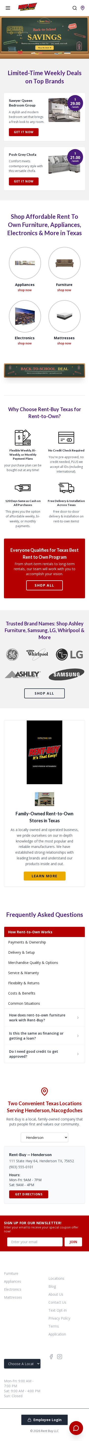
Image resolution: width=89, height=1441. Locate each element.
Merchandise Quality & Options (33, 962)
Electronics (12, 1289)
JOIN (73, 1241)
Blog (52, 1286)
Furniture (11, 1273)
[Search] (74, 7)
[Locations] (82, 7)
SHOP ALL (44, 585)
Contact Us (57, 1302)
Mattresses (13, 1297)
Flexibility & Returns (24, 983)
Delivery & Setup (21, 952)
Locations (56, 1278)
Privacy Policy (59, 1318)
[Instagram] (59, 1356)
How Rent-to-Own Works (30, 932)
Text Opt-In (57, 1310)
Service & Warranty (23, 972)
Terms (53, 1326)
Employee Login (47, 1419)
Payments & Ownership (27, 942)
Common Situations (24, 1003)
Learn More (45, 876)
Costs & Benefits (21, 993)
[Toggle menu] (8, 8)
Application (57, 1334)
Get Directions (28, 1194)
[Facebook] (51, 1356)
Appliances (12, 1281)
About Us (55, 1294)
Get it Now (24, 132)
